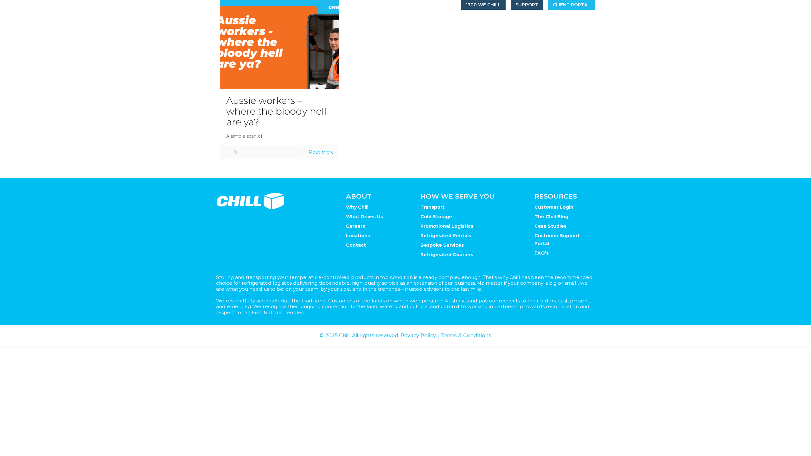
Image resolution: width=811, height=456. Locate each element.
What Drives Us (364, 216)
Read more (321, 152)
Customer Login (553, 207)
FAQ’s (541, 253)
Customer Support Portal (557, 239)
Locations (358, 235)
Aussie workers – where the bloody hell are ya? (276, 111)
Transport (432, 207)
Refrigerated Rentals (445, 235)
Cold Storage (436, 216)
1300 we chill (483, 5)
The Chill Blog (551, 216)
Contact (356, 245)
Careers (355, 226)
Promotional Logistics (446, 226)
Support (526, 5)
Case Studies (550, 226)
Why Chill (357, 207)
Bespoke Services (442, 245)
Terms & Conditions (465, 335)
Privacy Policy (418, 335)
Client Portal (571, 5)
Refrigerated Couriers (446, 254)
